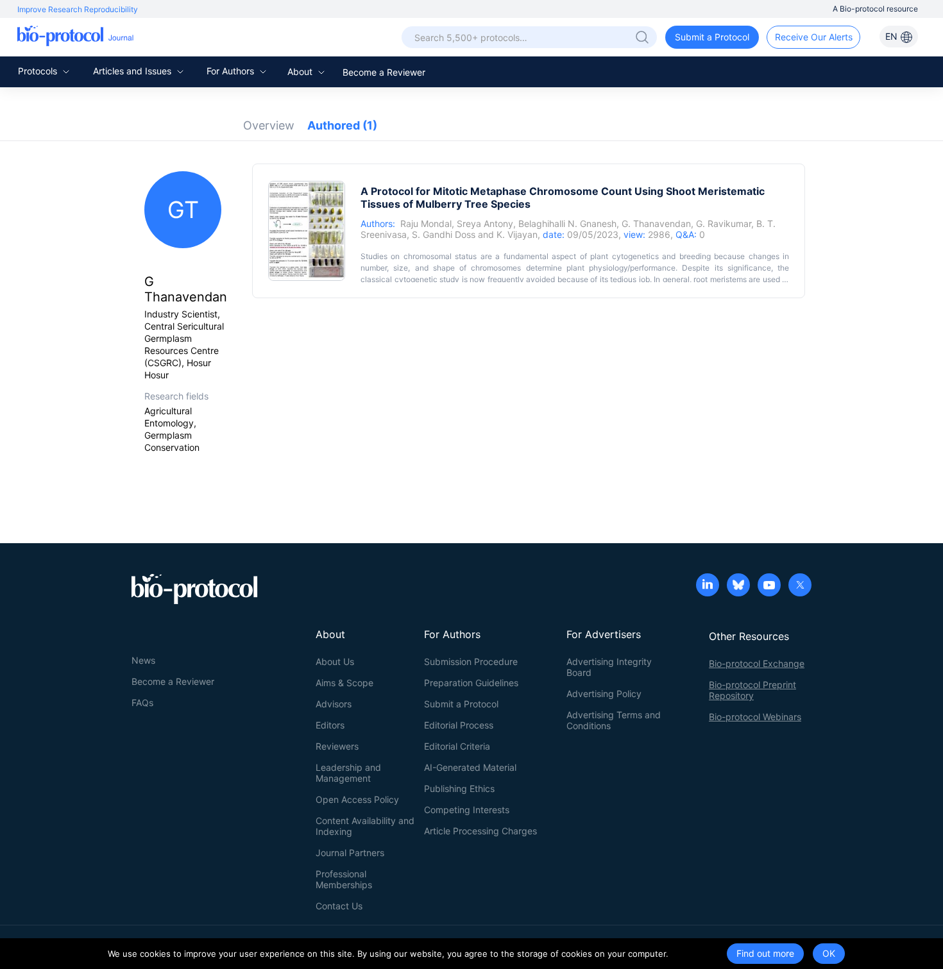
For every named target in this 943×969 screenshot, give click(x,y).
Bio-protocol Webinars (755, 716)
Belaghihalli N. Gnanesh (567, 223)
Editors (330, 725)
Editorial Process (458, 725)
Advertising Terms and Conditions (613, 720)
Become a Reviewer (384, 72)
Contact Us (339, 905)
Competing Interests (466, 809)
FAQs (142, 702)
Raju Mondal (426, 223)
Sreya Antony (485, 223)
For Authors (232, 70)
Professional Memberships (344, 879)
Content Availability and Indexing (365, 826)
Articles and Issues (133, 70)
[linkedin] (707, 586)
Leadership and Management (348, 773)
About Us (335, 661)
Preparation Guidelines (471, 682)
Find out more (765, 953)
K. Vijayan (517, 234)
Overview (268, 125)
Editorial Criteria (457, 746)
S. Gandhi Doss (443, 234)
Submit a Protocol (712, 36)
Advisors (334, 703)
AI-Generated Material (470, 767)
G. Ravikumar (723, 223)
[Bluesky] (738, 586)
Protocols (39, 70)
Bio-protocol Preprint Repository (752, 690)
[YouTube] (769, 586)
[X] (799, 586)
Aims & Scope (344, 682)
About (301, 71)
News (143, 660)
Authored (342, 125)
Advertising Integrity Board (609, 667)
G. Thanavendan (656, 223)
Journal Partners (350, 852)
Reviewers (337, 746)
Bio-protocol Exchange (756, 663)
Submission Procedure (471, 661)
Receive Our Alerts (814, 36)
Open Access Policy (357, 799)
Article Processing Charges (480, 830)
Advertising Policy (603, 693)
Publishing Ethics (459, 788)
